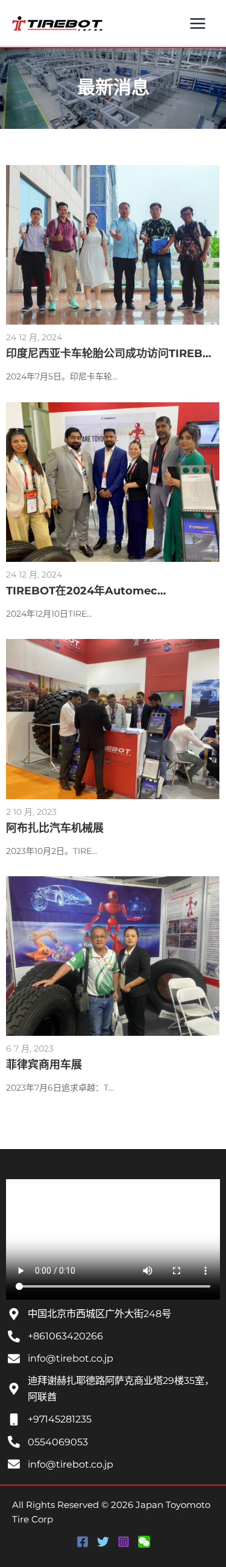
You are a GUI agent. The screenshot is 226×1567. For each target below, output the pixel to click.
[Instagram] (124, 1542)
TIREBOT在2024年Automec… (86, 590)
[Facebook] (83, 1542)
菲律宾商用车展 (44, 1064)
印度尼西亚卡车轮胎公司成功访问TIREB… (108, 353)
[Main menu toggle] (197, 23)
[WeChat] (144, 1542)
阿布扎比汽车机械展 (55, 828)
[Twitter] (103, 1542)
